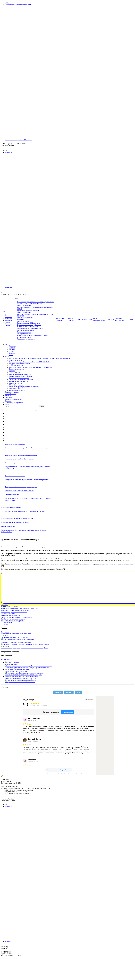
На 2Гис (68, 692)
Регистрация (88, 319)
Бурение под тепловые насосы (27, 326)
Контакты (8, 318)
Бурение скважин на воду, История (29, 325)
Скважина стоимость (24, 312)
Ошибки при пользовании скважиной (30, 328)
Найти (42, 406)
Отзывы (7, 322)
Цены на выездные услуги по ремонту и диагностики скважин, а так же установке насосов (35, 302)
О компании (8, 316)
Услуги (16, 298)
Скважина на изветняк (25, 318)
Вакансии (8, 324)
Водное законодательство (99, 319)
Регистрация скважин (24, 337)
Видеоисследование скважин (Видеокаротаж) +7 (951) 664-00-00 (30, 367)
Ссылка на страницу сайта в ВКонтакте (18, 140)
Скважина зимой (23, 321)
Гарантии (20, 319)
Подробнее (4, 605)
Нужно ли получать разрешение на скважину (32, 335)
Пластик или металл (24, 332)
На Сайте (58, 692)
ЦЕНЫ (131, 319)
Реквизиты (8, 320)
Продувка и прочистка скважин (28, 310)
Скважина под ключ (24, 305)
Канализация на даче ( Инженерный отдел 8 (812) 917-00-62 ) (29, 362)
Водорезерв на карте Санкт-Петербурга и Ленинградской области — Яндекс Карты (67, 773)
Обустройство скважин (25, 333)
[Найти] (36, 410)
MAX (7, 3)
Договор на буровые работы (26, 330)
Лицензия (80, 319)
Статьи (7, 326)
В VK (78, 692)
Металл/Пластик (71, 319)
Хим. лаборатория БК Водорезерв (28, 323)
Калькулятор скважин (60, 319)
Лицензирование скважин (26, 339)
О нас (3, 312)
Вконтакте (8, 288)
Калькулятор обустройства (119, 319)
